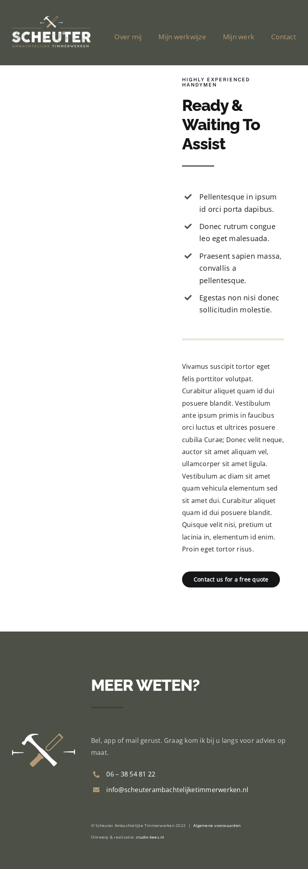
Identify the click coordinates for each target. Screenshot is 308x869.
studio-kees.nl (150, 837)
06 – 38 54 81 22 (130, 774)
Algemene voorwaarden (217, 825)
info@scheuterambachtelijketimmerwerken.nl (177, 789)
